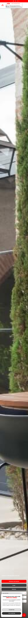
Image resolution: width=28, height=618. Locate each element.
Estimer (14, 589)
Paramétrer (11, 609)
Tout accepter (11, 613)
